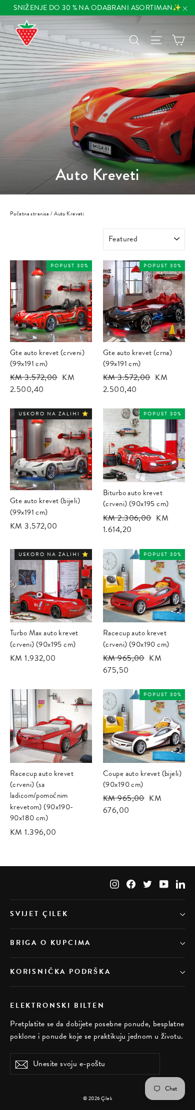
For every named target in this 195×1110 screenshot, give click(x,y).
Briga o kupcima (50, 942)
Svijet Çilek (39, 914)
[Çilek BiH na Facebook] (131, 883)
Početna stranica (30, 213)
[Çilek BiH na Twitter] (147, 883)
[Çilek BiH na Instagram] (114, 883)
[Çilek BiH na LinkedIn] (180, 883)
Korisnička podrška (60, 971)
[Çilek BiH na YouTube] (164, 883)
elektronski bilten (57, 1005)
